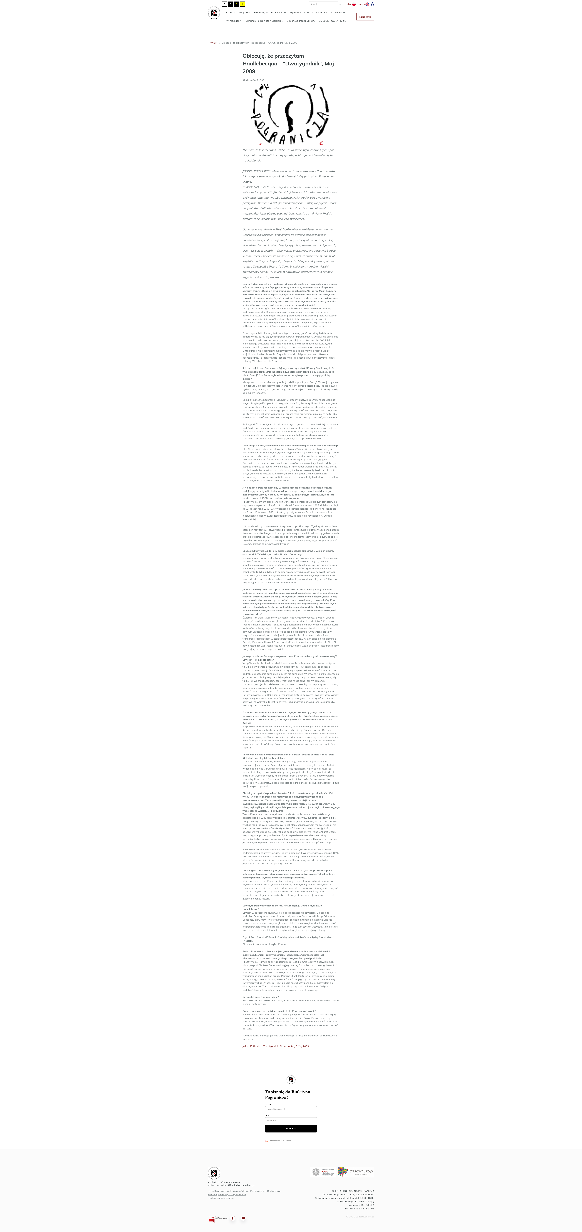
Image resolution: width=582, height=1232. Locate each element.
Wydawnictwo (297, 12)
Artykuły (212, 42)
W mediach (232, 20)
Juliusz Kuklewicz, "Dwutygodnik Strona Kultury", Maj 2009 (275, 1046)
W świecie (337, 12)
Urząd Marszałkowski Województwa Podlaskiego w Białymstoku (244, 1190)
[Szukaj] (340, 4)
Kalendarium (319, 12)
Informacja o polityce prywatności (227, 1194)
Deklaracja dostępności (221, 1197)
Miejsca (243, 12)
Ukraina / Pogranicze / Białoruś (263, 20)
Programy (259, 12)
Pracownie (277, 12)
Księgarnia (365, 16)
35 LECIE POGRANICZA (332, 20)
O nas (229, 12)
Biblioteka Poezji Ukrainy (301, 20)
